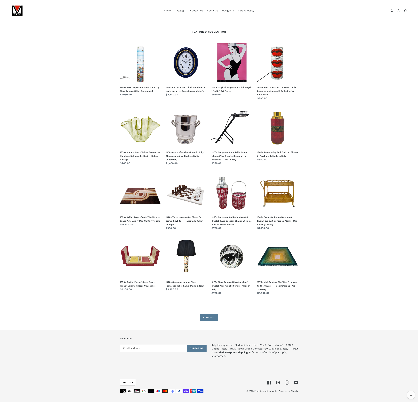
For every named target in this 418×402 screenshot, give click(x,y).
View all (209, 317)
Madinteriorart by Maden (266, 391)
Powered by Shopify (288, 391)
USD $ (127, 382)
